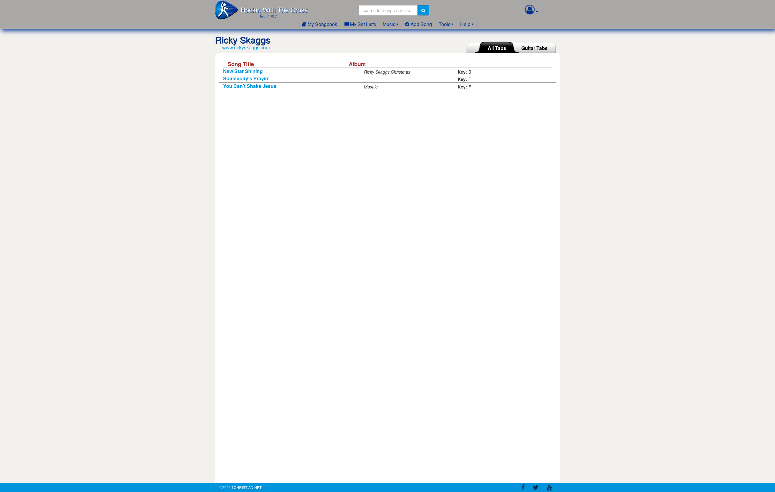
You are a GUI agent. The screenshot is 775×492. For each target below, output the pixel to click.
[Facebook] (523, 488)
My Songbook (321, 24)
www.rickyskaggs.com (246, 47)
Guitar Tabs (534, 48)
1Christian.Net (247, 488)
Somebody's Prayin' (246, 78)
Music (389, 24)
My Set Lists (362, 24)
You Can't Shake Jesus (249, 85)
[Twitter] (535, 488)
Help (465, 24)
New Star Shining (243, 71)
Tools (444, 24)
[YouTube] (549, 488)
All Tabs (497, 48)
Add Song (420, 24)
